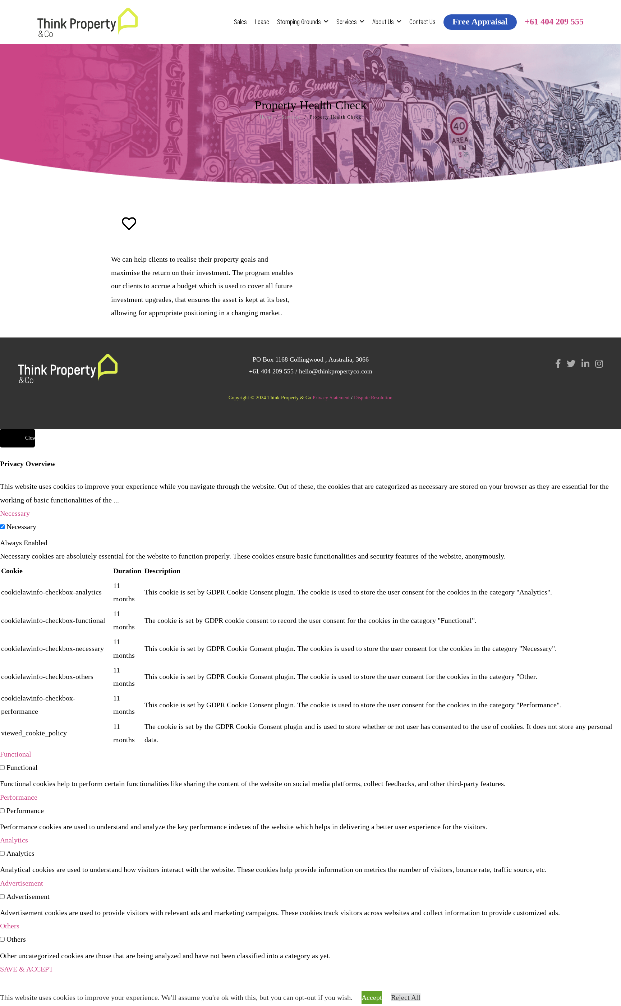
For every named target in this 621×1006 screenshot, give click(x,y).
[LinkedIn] (585, 363)
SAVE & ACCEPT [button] (26, 969)
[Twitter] (571, 363)
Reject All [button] (405, 997)
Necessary (21, 526)
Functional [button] (15, 754)
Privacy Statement (331, 397)
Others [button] (9, 926)
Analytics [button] (14, 840)
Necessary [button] (15, 513)
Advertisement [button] (21, 883)
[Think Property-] (87, 22)
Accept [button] (372, 997)
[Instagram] (599, 363)
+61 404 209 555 (271, 371)
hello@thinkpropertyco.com (335, 371)
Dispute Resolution (373, 397)
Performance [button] (18, 797)
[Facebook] (558, 363)
